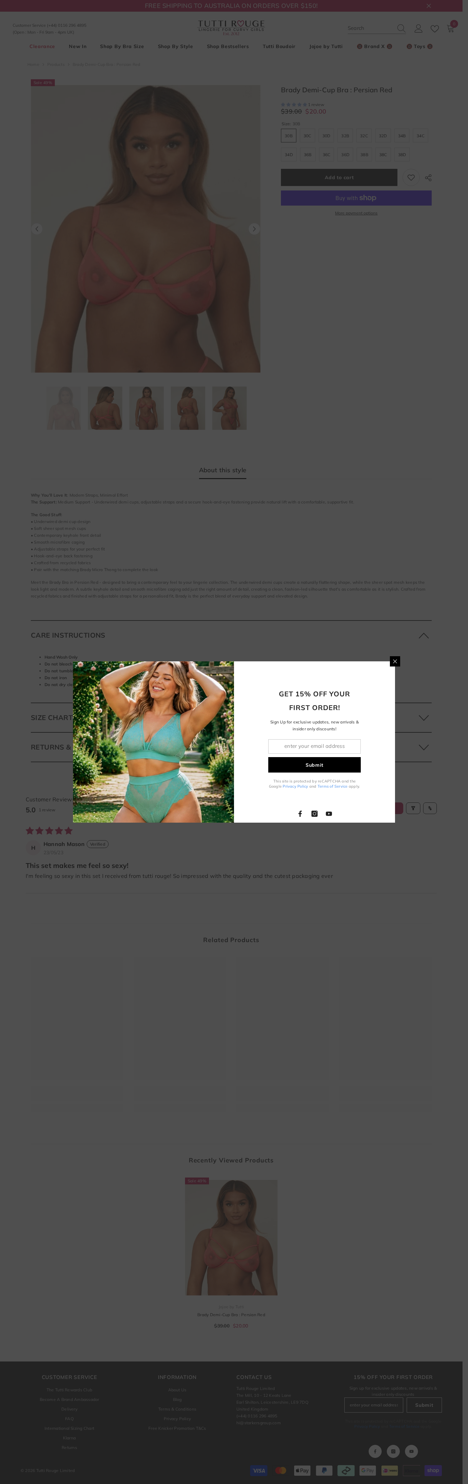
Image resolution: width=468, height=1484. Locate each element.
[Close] (395, 661)
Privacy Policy (295, 786)
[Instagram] (314, 814)
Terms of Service (333, 786)
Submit (314, 765)
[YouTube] (329, 814)
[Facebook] (300, 814)
